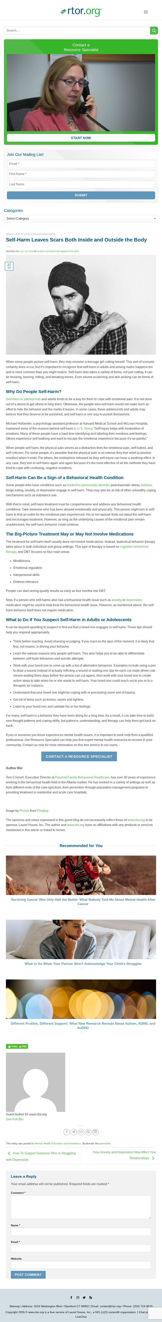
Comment (18, 1192)
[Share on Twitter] (74, 1132)
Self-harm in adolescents (23, 399)
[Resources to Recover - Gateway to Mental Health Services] (81, 12)
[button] (145, 12)
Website (16, 1258)
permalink (104, 1143)
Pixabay (42, 810)
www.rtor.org (136, 820)
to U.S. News (83, 428)
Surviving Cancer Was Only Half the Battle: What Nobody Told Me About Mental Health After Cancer (83, 902)
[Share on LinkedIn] (95, 1132)
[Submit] (154, 30)
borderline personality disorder (88, 485)
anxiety (117, 600)
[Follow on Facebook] (71, 1298)
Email (15, 1241)
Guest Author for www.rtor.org (58, 251)
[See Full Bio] (25, 1119)
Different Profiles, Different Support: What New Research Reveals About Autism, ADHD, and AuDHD (83, 1026)
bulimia (146, 485)
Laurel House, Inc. (79, 1312)
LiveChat (81, 1316)
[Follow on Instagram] (78, 1298)
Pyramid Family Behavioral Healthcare (82, 777)
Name (15, 1225)
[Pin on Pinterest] (88, 1132)
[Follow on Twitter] (84, 1298)
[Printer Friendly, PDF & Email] (17, 1046)
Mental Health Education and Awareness (30, 234)
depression (134, 600)
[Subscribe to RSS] (91, 1298)
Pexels (24, 810)
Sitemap (14, 1306)
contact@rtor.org (110, 1306)
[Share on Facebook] (66, 1132)
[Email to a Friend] (81, 1132)
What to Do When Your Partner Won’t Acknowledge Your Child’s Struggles (83, 964)
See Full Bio (14, 1119)
